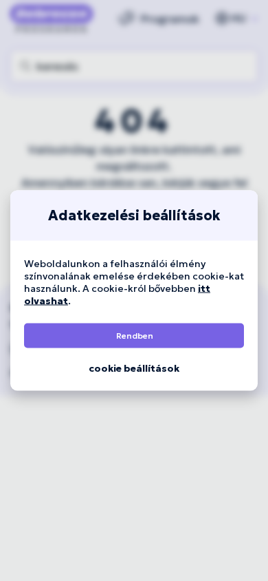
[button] (134, 336)
